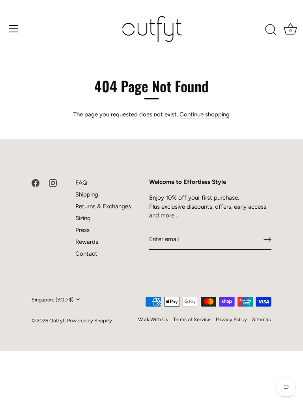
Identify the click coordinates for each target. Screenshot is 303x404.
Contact (86, 253)
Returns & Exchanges (103, 206)
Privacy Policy (231, 319)
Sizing (83, 218)
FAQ (81, 182)
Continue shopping (205, 114)
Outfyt (57, 321)
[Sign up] (267, 239)
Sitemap (261, 319)
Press (82, 230)
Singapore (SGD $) (52, 300)
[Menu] (13, 28)
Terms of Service (192, 319)
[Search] (270, 30)
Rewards (86, 241)
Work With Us (153, 319)
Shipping (86, 194)
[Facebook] (35, 182)
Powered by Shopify (89, 321)
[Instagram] (53, 182)
